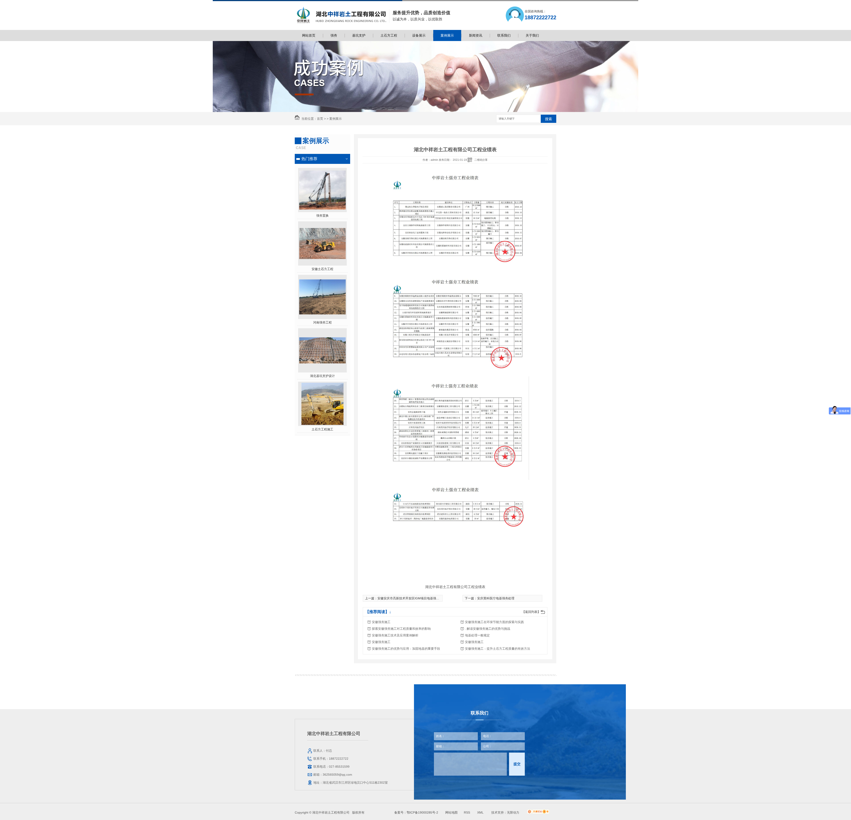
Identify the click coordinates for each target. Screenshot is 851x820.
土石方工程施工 (322, 429)
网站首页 (308, 35)
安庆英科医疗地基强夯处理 (495, 598)
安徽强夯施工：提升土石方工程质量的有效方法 (497, 648)
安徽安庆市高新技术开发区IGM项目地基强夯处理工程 (414, 598)
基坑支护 (358, 35)
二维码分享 (481, 159)
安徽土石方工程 (322, 269)
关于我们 (532, 35)
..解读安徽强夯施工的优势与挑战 (487, 628)
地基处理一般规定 (477, 635)
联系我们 (504, 35)
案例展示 (447, 35)
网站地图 (451, 812)
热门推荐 (309, 159)
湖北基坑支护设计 (322, 376)
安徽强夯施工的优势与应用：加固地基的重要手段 (406, 648)
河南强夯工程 (322, 322)
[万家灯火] (538, 812)
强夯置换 (322, 215)
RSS (467, 812)
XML (480, 812)
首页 (320, 118)
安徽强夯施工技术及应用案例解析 (395, 635)
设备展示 (419, 35)
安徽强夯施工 (381, 622)
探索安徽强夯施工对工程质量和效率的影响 (401, 628)
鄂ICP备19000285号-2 (422, 812)
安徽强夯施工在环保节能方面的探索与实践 (494, 622)
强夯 (333, 35)
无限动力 (513, 812)
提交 (517, 764)
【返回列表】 (531, 612)
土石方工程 (389, 35)
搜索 (548, 119)
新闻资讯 (475, 35)
